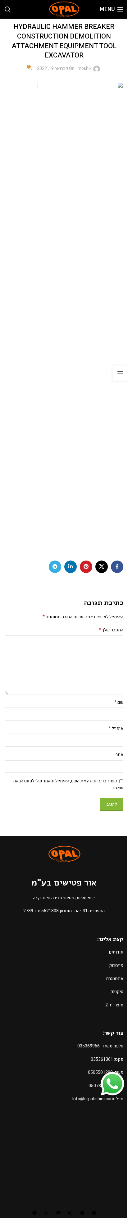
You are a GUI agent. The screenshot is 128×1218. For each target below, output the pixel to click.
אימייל (116, 728)
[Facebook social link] (117, 567)
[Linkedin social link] (70, 567)
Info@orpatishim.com (93, 1099)
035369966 (88, 1046)
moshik (85, 68)
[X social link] (101, 567)
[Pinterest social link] (86, 567)
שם (118, 702)
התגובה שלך (111, 630)
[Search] (8, 9)
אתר (119, 754)
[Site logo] (64, 9)
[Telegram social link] (55, 567)
